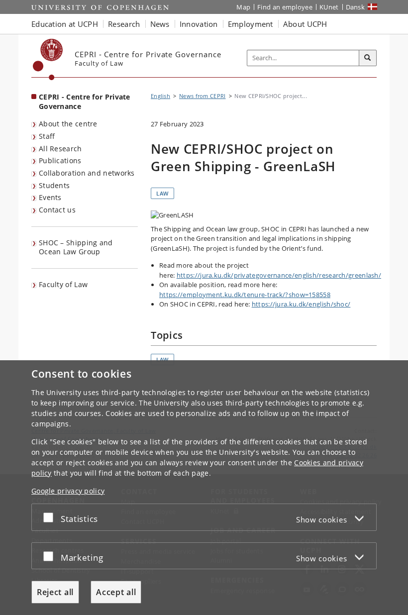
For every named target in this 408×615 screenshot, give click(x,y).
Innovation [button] (199, 24)
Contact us (57, 209)
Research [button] (124, 24)
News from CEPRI (202, 96)
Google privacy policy (67, 491)
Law (162, 193)
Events (50, 197)
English (160, 96)
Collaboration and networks (87, 173)
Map (243, 6)
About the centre (68, 123)
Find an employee (284, 6)
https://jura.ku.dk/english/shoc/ (301, 304)
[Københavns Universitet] (48, 59)
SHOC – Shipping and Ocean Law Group (76, 247)
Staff (47, 136)
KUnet (329, 6)
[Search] (368, 58)
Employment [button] (250, 24)
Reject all (55, 592)
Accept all (116, 592)
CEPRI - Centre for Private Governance (84, 101)
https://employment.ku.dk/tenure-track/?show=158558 (244, 294)
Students (54, 185)
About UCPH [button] (305, 24)
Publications (60, 160)
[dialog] (204, 487)
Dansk (355, 6)
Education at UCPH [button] (64, 24)
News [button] (160, 24)
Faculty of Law (63, 284)
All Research (60, 148)
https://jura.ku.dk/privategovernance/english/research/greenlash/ (279, 275)
